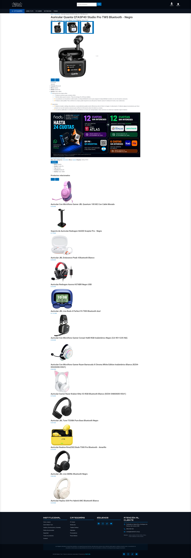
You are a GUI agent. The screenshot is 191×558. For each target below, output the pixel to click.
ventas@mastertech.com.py (133, 531)
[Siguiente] (57, 79)
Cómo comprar (47, 522)
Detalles (54, 162)
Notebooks (47, 11)
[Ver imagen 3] (87, 27)
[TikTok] (107, 523)
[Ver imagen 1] (58, 27)
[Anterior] (53, 79)
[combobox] (87, 4)
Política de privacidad (48, 530)
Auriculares (57, 14)
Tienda (55, 11)
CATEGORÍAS (18, 11)
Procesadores (73, 533)
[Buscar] (99, 4)
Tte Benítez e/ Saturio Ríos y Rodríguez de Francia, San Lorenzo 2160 (136, 525)
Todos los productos (48, 535)
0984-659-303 (130, 528)
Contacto (45, 538)
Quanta (74, 20)
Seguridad (45, 533)
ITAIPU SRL (87, 554)
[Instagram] (102, 523)
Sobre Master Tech (48, 524)
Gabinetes (72, 530)
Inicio (52, 14)
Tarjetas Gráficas (74, 527)
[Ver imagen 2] (72, 27)
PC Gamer (39, 11)
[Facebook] (98, 523)
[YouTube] (111, 523)
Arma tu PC (29, 11)
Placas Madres (73, 535)
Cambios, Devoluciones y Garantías (52, 527)
